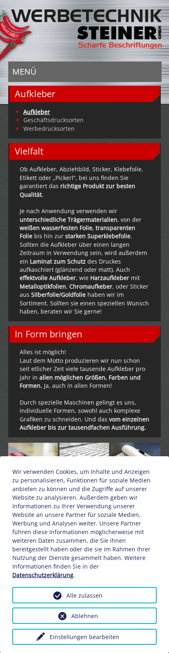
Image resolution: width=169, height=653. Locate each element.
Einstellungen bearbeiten (84, 637)
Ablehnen (84, 616)
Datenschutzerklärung (42, 575)
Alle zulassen (84, 595)
